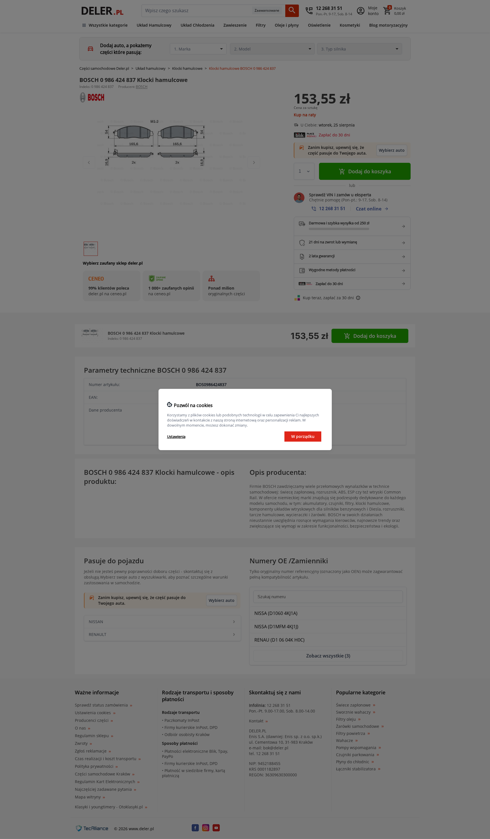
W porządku (302, 436)
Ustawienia (176, 436)
